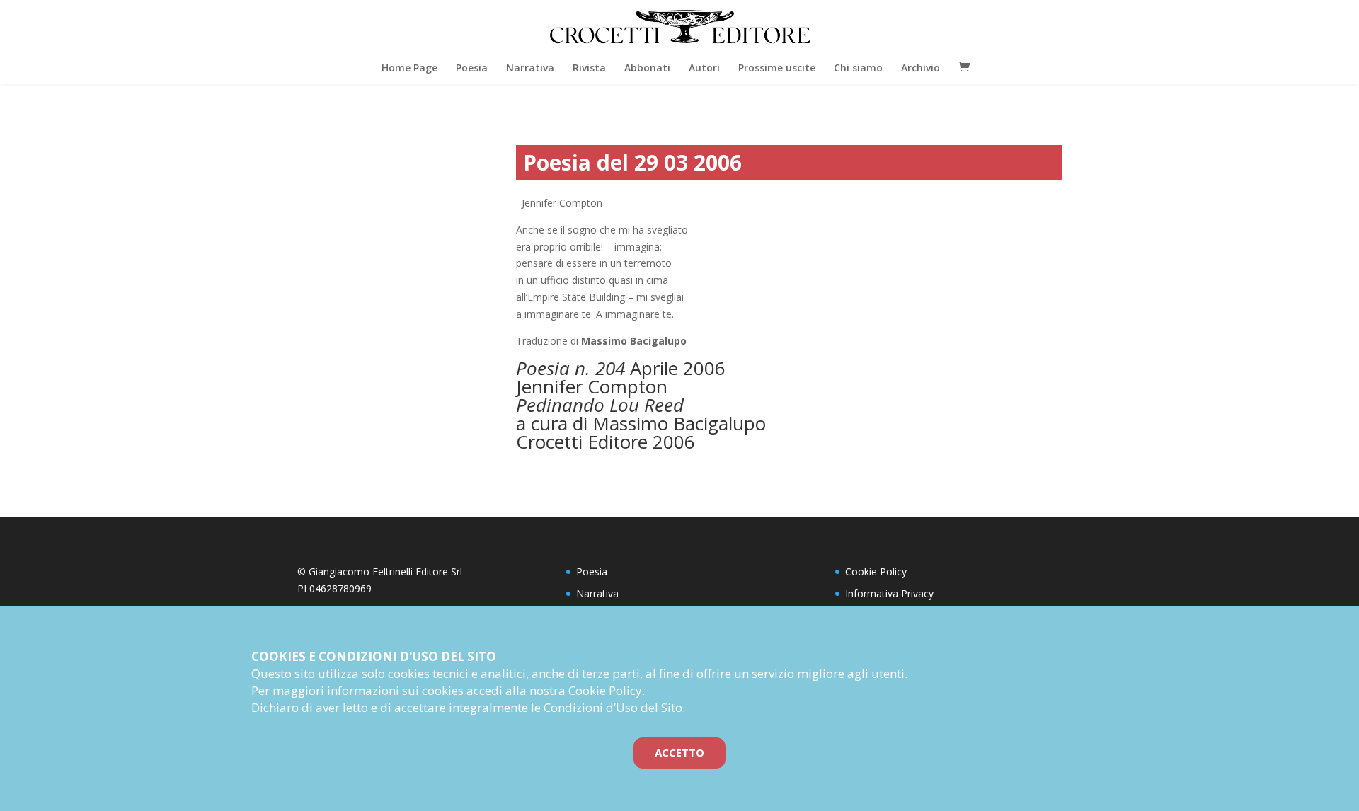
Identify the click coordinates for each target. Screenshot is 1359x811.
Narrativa (530, 67)
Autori (704, 67)
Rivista (589, 67)
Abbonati (647, 67)
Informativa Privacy (889, 593)
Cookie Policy (876, 571)
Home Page (409, 67)
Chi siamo (858, 67)
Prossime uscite (776, 67)
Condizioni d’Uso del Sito (613, 707)
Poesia (472, 67)
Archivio (920, 67)
